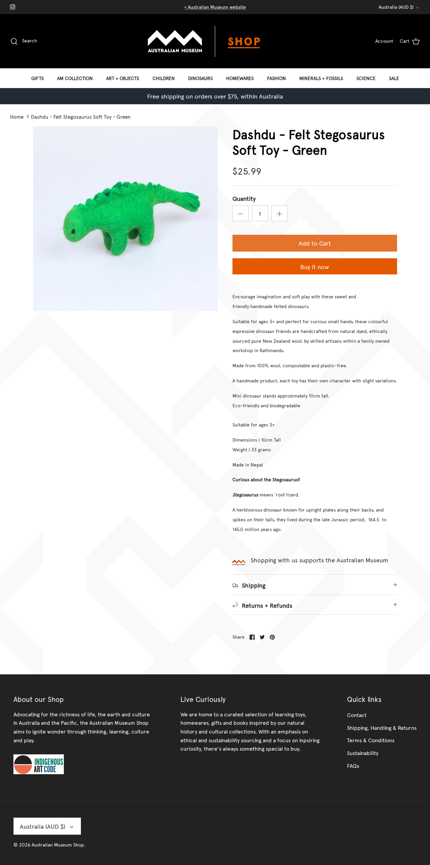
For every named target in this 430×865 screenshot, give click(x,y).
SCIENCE (366, 78)
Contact (357, 714)
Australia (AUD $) (396, 7)
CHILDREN (164, 78)
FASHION (276, 78)
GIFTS (37, 78)
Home (17, 116)
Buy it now (314, 266)
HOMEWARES (240, 78)
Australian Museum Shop (58, 844)
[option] (125, 218)
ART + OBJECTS (122, 78)
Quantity (244, 198)
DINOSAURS (200, 78)
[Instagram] (12, 6)
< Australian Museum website (215, 7)
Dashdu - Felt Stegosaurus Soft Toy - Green (81, 116)
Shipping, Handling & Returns (382, 727)
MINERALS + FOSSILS (321, 78)
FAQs (353, 765)
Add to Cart (315, 243)
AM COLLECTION (75, 78)
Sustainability (362, 752)
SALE (394, 78)
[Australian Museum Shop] (215, 41)
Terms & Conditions (370, 740)
